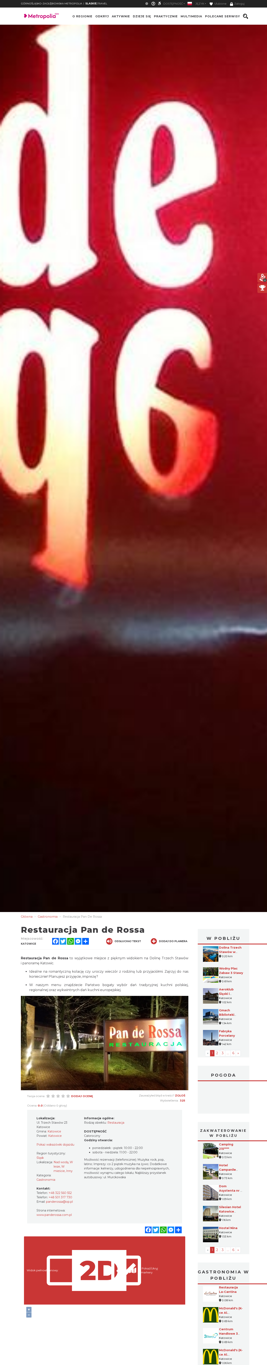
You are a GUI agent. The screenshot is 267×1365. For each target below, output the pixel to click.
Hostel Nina (228, 1228)
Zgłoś (180, 1095)
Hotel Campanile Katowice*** (228, 1169)
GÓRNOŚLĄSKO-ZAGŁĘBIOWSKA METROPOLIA (51, 3)
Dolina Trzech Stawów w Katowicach (230, 952)
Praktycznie (166, 16)
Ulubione (220, 3)
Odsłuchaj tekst (128, 941)
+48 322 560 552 (60, 1193)
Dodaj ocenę (82, 1096)
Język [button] (199, 3)
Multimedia (191, 16)
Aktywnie (121, 16)
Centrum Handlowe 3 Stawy (228, 1333)
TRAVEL (96, 3)
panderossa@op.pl (59, 1202)
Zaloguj (239, 3)
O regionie (82, 16)
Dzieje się (142, 16)
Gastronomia (46, 1180)
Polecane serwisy (222, 16)
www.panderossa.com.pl (54, 1215)
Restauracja (115, 1122)
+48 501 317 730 (60, 1197)
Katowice (223, 1098)
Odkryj (102, 16)
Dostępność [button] (173, 3)
